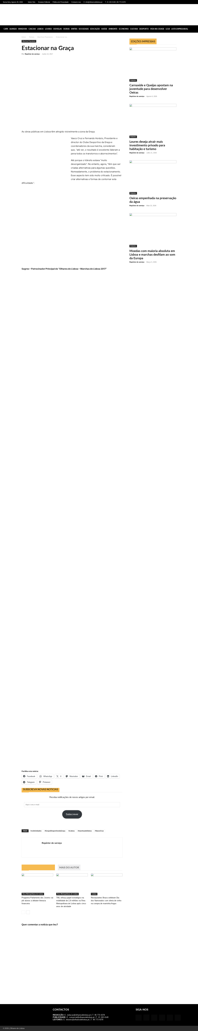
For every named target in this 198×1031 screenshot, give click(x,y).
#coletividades (35, 831)
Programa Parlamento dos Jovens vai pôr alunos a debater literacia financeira (37, 901)
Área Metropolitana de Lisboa (32, 894)
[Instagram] (174, 2)
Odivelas (57, 29)
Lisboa (40, 29)
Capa (6, 29)
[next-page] (28, 912)
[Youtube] (193, 2)
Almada (13, 29)
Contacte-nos (76, 2)
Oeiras (66, 29)
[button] (194, 29)
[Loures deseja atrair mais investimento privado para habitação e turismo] (152, 121)
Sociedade (84, 29)
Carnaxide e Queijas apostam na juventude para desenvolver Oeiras (151, 89)
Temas (31, 37)
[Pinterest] (183, 2)
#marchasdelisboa (85, 831)
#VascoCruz (99, 831)
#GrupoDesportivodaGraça (55, 831)
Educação (95, 29)
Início (24, 37)
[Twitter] (188, 2)
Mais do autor (69, 867)
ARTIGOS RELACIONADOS (38, 867)
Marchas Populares (45, 37)
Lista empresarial (179, 29)
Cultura (134, 29)
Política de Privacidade (61, 2)
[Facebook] (169, 2)
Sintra (74, 29)
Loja (168, 29)
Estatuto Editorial (44, 2)
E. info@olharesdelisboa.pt (93, 2)
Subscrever (72, 814)
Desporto (144, 29)
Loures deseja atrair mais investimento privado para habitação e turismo (147, 145)
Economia (124, 29)
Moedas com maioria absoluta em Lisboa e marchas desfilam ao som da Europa (152, 254)
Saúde (104, 29)
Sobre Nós (31, 2)
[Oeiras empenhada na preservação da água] (152, 177)
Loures (48, 29)
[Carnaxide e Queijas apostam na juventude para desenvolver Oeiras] (152, 64)
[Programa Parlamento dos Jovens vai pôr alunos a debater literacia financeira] (37, 884)
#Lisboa (71, 831)
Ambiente (113, 29)
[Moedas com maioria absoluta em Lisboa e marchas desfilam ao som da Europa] (152, 230)
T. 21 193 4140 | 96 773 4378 (115, 2)
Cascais (32, 29)
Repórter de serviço (32, 54)
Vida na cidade (157, 29)
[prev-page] (23, 912)
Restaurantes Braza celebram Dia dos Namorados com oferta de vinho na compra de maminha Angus (106, 901)
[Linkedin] (178, 2)
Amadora (22, 29)
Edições (133, 80)
